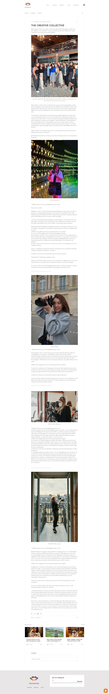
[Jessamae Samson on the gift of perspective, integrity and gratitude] (34, 632)
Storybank (40, 13)
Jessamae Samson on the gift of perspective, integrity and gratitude (33, 640)
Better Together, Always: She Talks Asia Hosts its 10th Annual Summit (74, 640)
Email (53, 680)
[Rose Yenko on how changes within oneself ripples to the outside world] (54, 632)
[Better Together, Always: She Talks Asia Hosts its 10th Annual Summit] (75, 632)
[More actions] (77, 21)
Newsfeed (33, 13)
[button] (84, 4)
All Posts (26, 13)
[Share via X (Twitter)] (34, 613)
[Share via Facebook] (31, 613)
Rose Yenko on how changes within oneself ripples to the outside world (54, 640)
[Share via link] (41, 613)
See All (82, 624)
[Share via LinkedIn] (38, 613)
